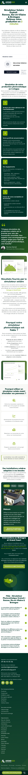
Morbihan (4, 724)
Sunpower (4, 693)
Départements (5, 718)
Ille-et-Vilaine (5, 720)
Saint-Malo (4, 737)
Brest (3, 739)
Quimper (4, 741)
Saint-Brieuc (5, 743)
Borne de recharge (7, 713)
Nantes (3, 749)
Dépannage (4, 709)
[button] (25, 2)
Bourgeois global (6, 697)
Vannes (3, 745)
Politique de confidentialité (17, 768)
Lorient (3, 747)
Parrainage (11, 765)
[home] (8, 2)
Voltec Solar (5, 703)
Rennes (3, 735)
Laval (3, 751)
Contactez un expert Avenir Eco (14, 566)
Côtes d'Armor (6, 722)
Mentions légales (5, 768)
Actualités (18, 765)
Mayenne (4, 728)
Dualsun (3, 691)
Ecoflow (3, 701)
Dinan (3, 753)
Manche (3, 731)
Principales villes (5, 733)
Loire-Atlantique (6, 726)
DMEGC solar (5, 695)
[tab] (6, 486)
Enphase (4, 699)
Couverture (4, 711)
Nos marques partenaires (7, 689)
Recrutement (4, 765)
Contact (24, 765)
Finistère (4, 730)
